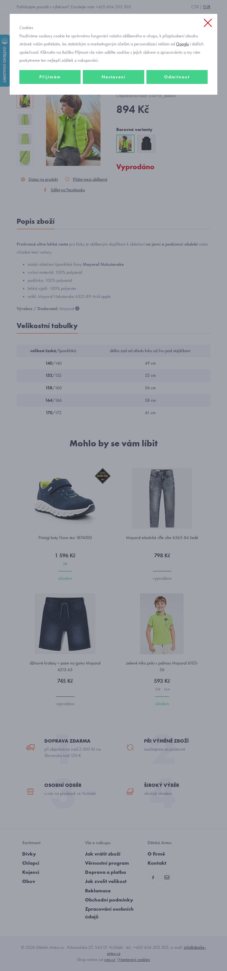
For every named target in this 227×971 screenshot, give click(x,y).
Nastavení (114, 77)
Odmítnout (177, 77)
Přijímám (50, 77)
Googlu (182, 44)
